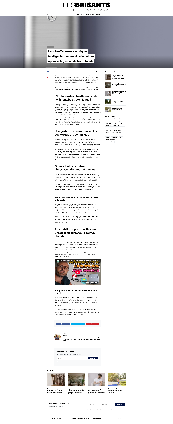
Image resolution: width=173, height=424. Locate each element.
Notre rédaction (81, 418)
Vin (116, 141)
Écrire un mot (108, 144)
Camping (118, 121)
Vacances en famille (110, 141)
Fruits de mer (108, 130)
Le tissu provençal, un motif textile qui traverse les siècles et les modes (118, 77)
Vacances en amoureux (110, 139)
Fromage (119, 128)
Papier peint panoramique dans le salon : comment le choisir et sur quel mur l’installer (119, 85)
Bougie (118, 118)
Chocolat (115, 123)
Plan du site (88, 418)
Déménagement (121, 125)
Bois (114, 118)
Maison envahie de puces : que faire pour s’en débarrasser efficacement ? (119, 93)
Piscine (107, 134)
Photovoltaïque (118, 132)
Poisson (121, 134)
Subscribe (92, 358)
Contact (74, 418)
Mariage (107, 132)
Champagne (108, 123)
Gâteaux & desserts (117, 130)
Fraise (107, 128)
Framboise (113, 128)
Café (113, 121)
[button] (48, 14)
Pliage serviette (114, 134)
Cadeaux (108, 121)
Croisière (120, 123)
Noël (113, 132)
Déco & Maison (50, 46)
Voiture (121, 141)
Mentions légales (97, 418)
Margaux (65, 335)
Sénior (121, 137)
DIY (115, 125)
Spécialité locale (114, 137)
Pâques (107, 137)
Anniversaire (108, 118)
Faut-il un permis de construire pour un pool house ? (118, 101)
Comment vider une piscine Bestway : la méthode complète (117, 110)
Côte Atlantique (109, 125)
